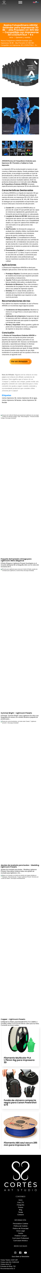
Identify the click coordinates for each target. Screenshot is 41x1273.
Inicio (11, 37)
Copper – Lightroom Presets (13, 1019)
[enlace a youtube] (25, 1252)
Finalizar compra (21, 1236)
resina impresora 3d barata (11, 400)
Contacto (20, 1215)
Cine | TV (20, 1202)
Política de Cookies (20, 1226)
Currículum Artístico (20, 1241)
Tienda (20, 1212)
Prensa (20, 1207)
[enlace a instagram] (15, 1252)
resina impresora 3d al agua (27, 398)
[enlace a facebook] (20, 1252)
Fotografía (20, 1205)
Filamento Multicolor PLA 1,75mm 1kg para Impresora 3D (19, 1060)
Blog (20, 1210)
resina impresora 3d (9, 398)
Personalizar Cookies (20, 1224)
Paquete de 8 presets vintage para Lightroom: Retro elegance (16, 560)
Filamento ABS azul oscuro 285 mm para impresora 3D (20, 1144)
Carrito (20, 1233)
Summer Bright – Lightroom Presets (16, 713)
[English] (34, 2)
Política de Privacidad (20, 1228)
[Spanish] (37, 2)
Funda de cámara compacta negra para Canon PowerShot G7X (20, 1102)
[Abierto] (20, 2)
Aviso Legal (20, 1231)
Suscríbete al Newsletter (20, 1256)
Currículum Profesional (20, 1238)
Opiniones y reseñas (23, 37)
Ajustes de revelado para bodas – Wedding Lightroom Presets (20, 866)
